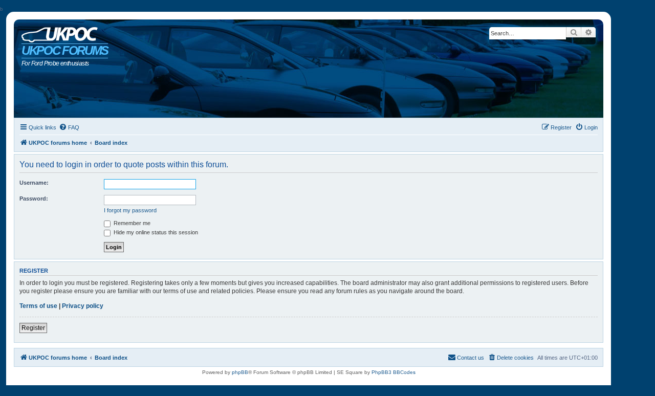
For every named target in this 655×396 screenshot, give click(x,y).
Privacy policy (82, 306)
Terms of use (38, 306)
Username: (34, 183)
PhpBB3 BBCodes (394, 372)
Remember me (131, 223)
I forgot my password (130, 210)
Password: (33, 198)
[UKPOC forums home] (57, 32)
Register (33, 328)
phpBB (240, 372)
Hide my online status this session (155, 232)
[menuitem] (69, 127)
